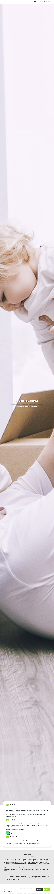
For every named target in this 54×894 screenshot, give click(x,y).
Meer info (39, 889)
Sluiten (46, 889)
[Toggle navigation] (5, 2)
